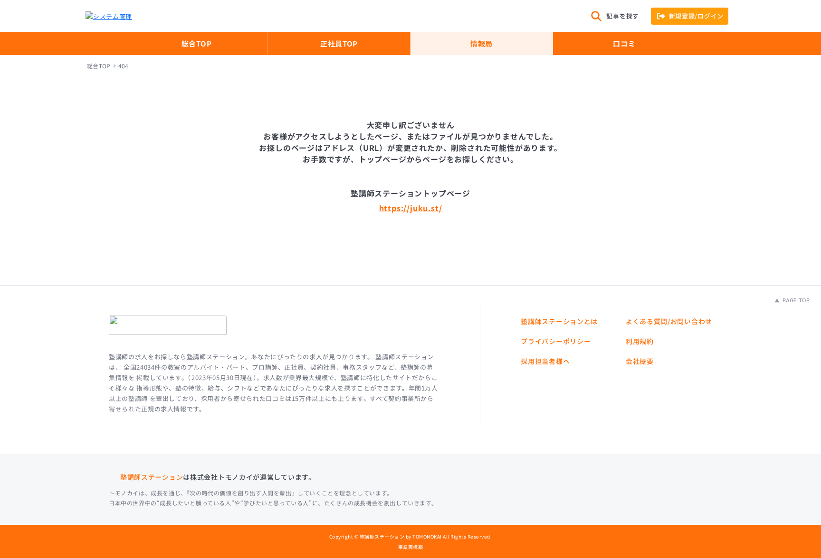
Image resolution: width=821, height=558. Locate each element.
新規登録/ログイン (696, 15)
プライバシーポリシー (556, 341)
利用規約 (640, 341)
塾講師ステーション (151, 477)
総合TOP (196, 43)
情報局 (481, 43)
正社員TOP (339, 43)
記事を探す (622, 15)
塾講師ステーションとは (559, 321)
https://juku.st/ (410, 208)
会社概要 (640, 361)
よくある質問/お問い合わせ (669, 321)
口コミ (624, 43)
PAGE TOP (795, 300)
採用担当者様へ (545, 361)
